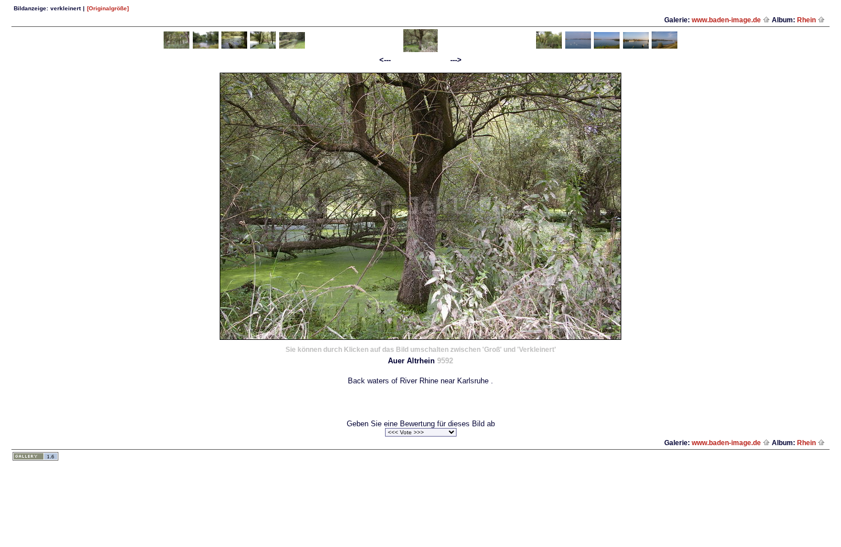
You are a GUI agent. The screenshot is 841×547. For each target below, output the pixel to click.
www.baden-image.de (727, 20)
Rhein (807, 20)
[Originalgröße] (108, 8)
